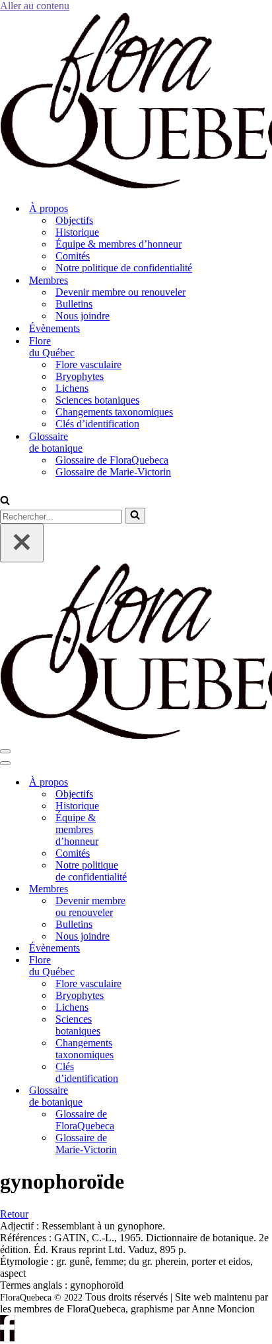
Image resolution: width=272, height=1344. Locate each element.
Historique (77, 232)
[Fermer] (22, 543)
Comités (72, 255)
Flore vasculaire (88, 364)
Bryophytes (79, 376)
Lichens (71, 388)
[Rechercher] (5, 501)
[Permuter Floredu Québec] (158, 966)
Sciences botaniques (97, 400)
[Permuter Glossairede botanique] (158, 1096)
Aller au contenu (34, 5)
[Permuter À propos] (158, 782)
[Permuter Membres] (158, 889)
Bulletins (73, 303)
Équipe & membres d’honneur (118, 244)
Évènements (54, 328)
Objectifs (74, 220)
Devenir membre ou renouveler (120, 292)
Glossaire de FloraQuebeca (111, 460)
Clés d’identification (97, 423)
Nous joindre (82, 315)
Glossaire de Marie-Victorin (113, 471)
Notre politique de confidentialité (123, 267)
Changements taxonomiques (114, 411)
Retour (14, 1214)
